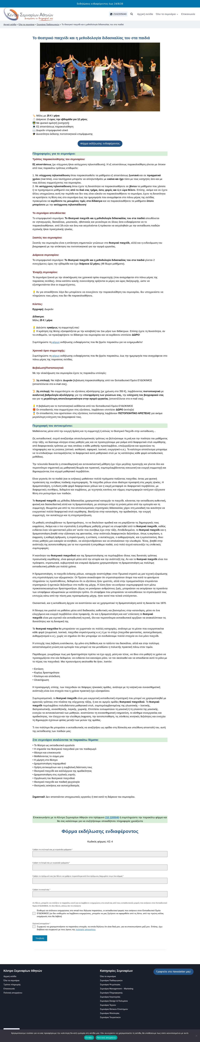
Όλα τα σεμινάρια (26, 24)
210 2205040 (112, 817)
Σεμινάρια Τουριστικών (110, 1017)
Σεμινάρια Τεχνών (108, 1005)
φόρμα (56, 342)
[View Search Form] (131, 14)
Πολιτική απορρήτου (41, 924)
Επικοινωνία (188, 14)
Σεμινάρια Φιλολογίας (109, 1013)
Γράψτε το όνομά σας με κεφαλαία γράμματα (51, 863)
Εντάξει (89, 1037)
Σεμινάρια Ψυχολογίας (110, 984)
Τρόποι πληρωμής (12, 984)
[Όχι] (196, 1035)
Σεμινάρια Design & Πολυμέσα (114, 1001)
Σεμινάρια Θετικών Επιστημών (114, 1009)
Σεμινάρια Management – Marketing (116, 988)
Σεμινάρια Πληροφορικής (111, 993)
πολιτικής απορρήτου (85, 929)
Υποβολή (40, 938)
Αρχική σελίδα (145, 14)
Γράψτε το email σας (41, 890)
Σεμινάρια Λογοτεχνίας (110, 997)
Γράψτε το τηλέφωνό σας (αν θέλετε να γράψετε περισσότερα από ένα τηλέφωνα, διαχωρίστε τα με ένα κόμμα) (78, 876)
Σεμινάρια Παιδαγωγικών (48, 24)
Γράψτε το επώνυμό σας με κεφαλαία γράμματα (52, 850)
